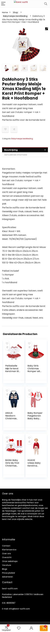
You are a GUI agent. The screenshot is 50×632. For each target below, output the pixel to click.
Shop (15, 12)
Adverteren (7, 576)
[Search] (45, 3)
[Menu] (3, 3)
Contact (6, 545)
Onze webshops (10, 561)
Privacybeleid (8, 573)
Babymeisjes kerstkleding (15, 16)
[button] (46, 28)
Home (5, 12)
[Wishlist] (18, 628)
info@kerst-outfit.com (19, 609)
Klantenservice (9, 549)
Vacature (6, 565)
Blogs (4, 569)
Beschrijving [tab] (11, 150)
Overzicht (7, 557)
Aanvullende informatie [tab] (15, 154)
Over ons (6, 553)
